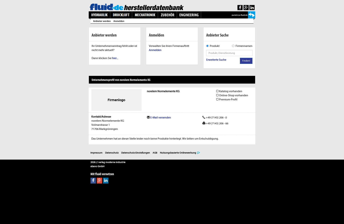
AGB (155, 152)
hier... (115, 58)
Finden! (246, 60)
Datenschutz (112, 152)
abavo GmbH (97, 166)
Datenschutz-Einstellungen (135, 152)
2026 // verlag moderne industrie (107, 162)
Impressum (96, 152)
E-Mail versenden (160, 117)
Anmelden (155, 50)
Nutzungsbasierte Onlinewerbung (178, 152)
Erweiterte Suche (216, 59)
